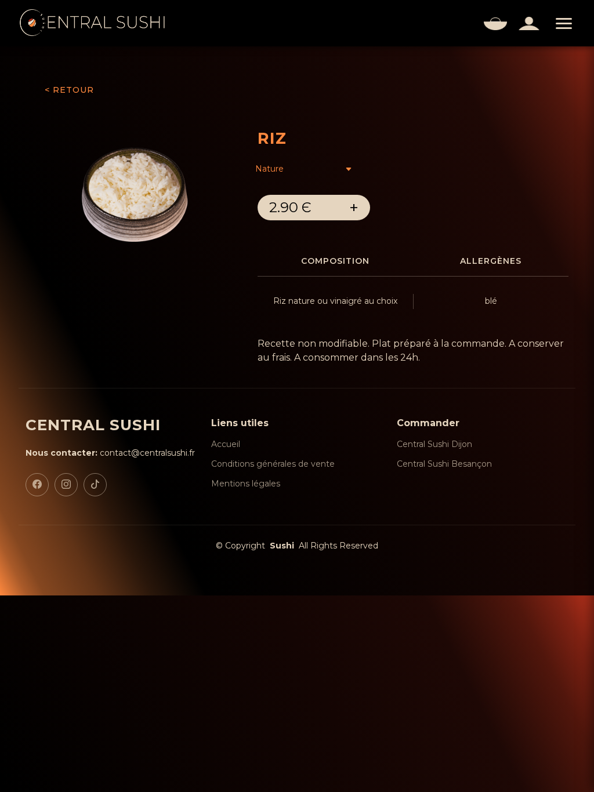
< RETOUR (69, 90)
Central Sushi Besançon (444, 464)
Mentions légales (245, 483)
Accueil (225, 444)
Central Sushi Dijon (434, 444)
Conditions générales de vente (273, 464)
